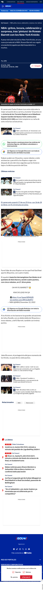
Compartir (37, 66)
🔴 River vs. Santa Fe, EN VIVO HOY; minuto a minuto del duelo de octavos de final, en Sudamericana (21, 458)
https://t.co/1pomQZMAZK (23, 297)
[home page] (2, 2)
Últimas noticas (10, 1)
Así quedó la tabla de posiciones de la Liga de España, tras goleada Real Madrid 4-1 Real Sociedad (27, 182)
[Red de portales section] (40, 560)
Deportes (18, 572)
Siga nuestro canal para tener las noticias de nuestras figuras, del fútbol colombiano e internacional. (23, 144)
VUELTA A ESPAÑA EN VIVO (18, 11)
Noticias (28, 572)
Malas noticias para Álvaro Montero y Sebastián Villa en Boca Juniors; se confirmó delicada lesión (20, 469)
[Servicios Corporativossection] (40, 565)
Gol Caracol (20, 1)
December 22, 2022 (27, 302)
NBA (19, 403)
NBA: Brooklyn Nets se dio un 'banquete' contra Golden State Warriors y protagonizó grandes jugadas (27, 391)
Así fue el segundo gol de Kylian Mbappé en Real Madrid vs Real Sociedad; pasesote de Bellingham (23, 480)
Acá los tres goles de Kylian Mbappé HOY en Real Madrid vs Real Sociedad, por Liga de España (27, 193)
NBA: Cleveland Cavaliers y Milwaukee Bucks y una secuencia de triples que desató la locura (25, 380)
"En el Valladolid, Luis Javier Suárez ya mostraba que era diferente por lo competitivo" (21, 491)
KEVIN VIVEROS (34, 11)
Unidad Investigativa (32, 1)
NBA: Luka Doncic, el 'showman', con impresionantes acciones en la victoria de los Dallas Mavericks (27, 132)
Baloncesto (29, 403)
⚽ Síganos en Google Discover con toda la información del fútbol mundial (23, 152)
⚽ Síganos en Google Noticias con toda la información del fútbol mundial (23, 309)
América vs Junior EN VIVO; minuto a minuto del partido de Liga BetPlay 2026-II (22, 448)
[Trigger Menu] (2, 6)
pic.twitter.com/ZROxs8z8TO (21, 300)
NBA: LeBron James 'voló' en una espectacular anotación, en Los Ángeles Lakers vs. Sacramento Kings (26, 368)
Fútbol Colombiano (18, 444)
